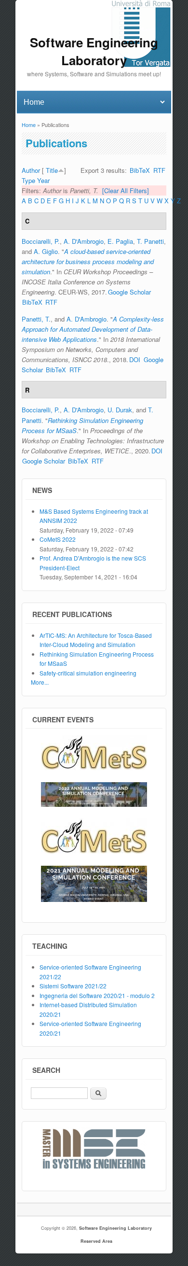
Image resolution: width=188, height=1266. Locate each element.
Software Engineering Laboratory (115, 1228)
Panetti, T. (36, 319)
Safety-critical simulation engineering (88, 673)
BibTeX (140, 170)
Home (29, 124)
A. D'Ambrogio (84, 241)
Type (28, 180)
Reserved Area (96, 1241)
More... (40, 682)
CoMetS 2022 (58, 539)
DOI (134, 359)
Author (31, 170)
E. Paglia (120, 241)
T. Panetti (150, 241)
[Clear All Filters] (125, 190)
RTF (159, 170)
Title (52, 170)
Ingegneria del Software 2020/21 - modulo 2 (97, 995)
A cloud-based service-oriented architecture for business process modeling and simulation (88, 261)
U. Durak (119, 409)
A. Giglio (46, 251)
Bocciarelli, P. (41, 241)
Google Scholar (129, 291)
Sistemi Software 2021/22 (73, 986)
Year (43, 180)
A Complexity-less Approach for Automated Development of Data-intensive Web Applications (93, 329)
